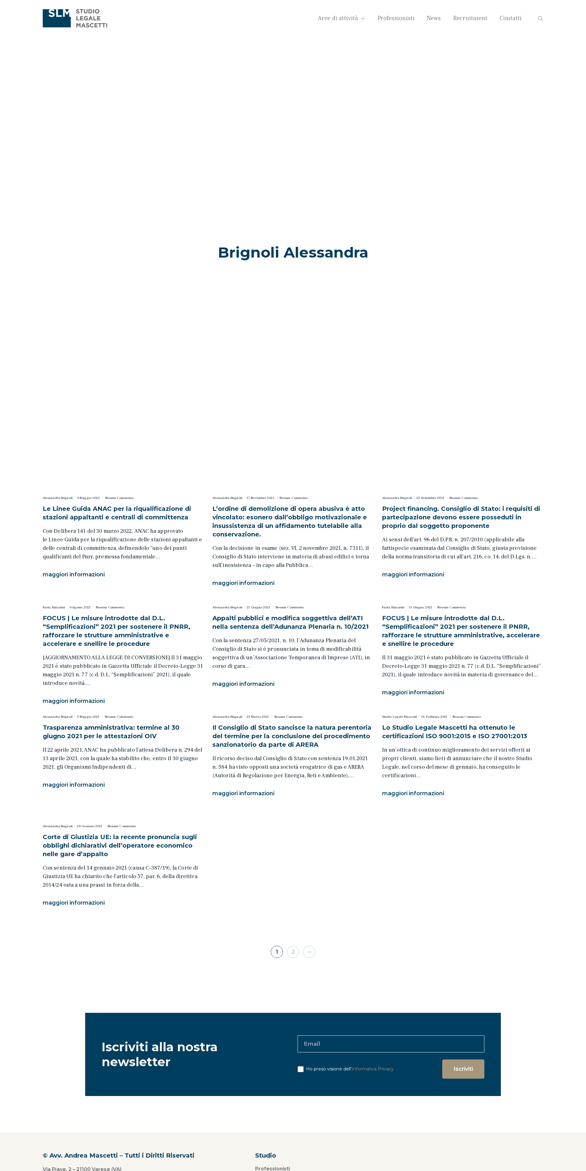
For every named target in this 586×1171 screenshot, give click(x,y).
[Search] (536, 18)
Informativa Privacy (373, 1069)
